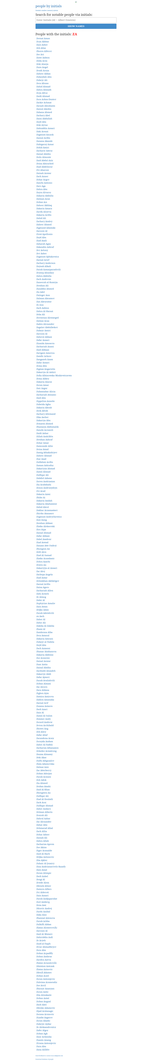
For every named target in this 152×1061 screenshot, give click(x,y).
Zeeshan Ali (42, 285)
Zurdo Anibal (43, 911)
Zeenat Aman (43, 38)
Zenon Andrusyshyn (46, 488)
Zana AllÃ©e (42, 1049)
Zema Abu (41, 366)
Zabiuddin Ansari (45, 128)
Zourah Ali (42, 815)
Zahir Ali (41, 622)
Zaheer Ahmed (44, 224)
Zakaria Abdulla (44, 196)
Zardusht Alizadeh (46, 671)
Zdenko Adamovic (45, 1008)
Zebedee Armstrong (46, 751)
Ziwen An (41, 565)
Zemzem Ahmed (44, 423)
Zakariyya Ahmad (45, 468)
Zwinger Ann (43, 295)
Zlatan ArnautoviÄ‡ (46, 963)
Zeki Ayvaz (42, 125)
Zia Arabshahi (43, 484)
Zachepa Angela (44, 574)
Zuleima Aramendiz (46, 982)
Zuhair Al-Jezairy (45, 863)
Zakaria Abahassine (46, 504)
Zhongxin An (43, 549)
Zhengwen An (43, 793)
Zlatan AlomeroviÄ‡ (46, 927)
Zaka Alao (41, 915)
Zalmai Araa (42, 321)
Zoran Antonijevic (45, 979)
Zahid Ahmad (43, 86)
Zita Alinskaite (44, 995)
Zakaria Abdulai (44, 655)
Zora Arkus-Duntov (46, 99)
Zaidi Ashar (42, 433)
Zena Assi (41, 905)
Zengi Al (40, 879)
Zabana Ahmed (44, 112)
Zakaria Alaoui (44, 382)
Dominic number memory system (47, 10)
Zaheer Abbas (43, 74)
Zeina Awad (42, 449)
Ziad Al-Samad (44, 555)
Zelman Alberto (44, 812)
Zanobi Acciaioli (44, 430)
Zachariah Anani (45, 346)
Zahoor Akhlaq (44, 205)
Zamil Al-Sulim (44, 716)
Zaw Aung (41, 520)
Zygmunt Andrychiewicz (49, 517)
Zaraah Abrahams (45, 106)
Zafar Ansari (42, 340)
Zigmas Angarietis (45, 369)
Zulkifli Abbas (43, 924)
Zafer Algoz (42, 1030)
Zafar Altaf (42, 735)
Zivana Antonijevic (46, 1043)
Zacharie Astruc (44, 151)
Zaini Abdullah (44, 118)
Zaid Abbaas (42, 350)
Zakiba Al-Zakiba (45, 626)
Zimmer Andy (43, 719)
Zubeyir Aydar (43, 1024)
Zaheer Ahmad (44, 456)
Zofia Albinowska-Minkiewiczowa (54, 375)
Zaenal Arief (42, 260)
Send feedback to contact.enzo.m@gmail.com (49, 1055)
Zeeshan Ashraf (44, 439)
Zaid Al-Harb (43, 854)
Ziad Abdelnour (44, 167)
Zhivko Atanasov (45, 513)
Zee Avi (40, 54)
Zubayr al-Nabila (45, 642)
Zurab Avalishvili (45, 680)
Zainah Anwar (43, 173)
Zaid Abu (41, 398)
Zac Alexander (43, 822)
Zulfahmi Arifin (44, 462)
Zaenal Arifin (43, 584)
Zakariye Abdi (43, 674)
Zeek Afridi (42, 411)
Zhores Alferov (44, 51)
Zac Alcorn (41, 687)
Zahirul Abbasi (44, 337)
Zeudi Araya (42, 70)
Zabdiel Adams (44, 478)
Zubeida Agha (43, 404)
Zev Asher (41, 253)
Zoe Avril (41, 985)
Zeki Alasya (42, 64)
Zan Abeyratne (44, 301)
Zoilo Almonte (43, 157)
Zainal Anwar (43, 661)
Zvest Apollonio (44, 234)
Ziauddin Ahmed (45, 289)
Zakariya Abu (43, 420)
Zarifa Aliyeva (43, 212)
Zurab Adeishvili (45, 613)
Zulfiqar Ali (42, 475)
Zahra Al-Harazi (44, 311)
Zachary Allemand (46, 414)
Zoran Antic (42, 992)
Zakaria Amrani (44, 639)
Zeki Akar (41, 757)
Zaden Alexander (45, 324)
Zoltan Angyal (43, 1001)
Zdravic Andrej (44, 908)
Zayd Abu (41, 122)
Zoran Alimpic (43, 873)
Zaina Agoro (42, 587)
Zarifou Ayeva (43, 960)
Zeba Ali (40, 314)
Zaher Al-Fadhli (44, 745)
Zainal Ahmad (43, 533)
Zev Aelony (42, 250)
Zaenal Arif (42, 703)
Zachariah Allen (44, 590)
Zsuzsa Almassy (44, 754)
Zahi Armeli (42, 594)
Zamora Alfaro (44, 889)
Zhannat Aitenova (45, 918)
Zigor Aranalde (44, 850)
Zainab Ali (41, 838)
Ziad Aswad (42, 542)
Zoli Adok (41, 780)
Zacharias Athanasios (47, 748)
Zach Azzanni (43, 648)
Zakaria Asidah (44, 500)
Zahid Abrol (42, 507)
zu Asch (40, 616)
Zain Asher (42, 45)
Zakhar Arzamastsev (47, 510)
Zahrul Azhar (43, 818)
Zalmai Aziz (42, 767)
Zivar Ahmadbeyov (46, 947)
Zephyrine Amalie (45, 603)
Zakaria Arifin (43, 215)
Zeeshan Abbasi (44, 523)
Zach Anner (42, 176)
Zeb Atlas (41, 48)
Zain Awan (42, 606)
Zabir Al (40, 600)
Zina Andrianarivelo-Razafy (51, 866)
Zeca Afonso (42, 83)
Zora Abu (41, 950)
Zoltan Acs (41, 202)
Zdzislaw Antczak (45, 966)
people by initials (49, 6)
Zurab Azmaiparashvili (48, 269)
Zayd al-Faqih (43, 944)
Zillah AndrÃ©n (44, 436)
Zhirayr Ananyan (45, 988)
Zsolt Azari (42, 709)
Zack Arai (41, 802)
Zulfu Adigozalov (45, 761)
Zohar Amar (42, 443)
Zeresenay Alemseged (47, 318)
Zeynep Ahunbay (45, 273)
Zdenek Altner (43, 886)
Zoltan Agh (42, 1033)
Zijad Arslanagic (44, 1011)
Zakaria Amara (44, 208)
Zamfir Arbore (43, 356)
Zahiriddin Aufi (44, 937)
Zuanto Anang (43, 1040)
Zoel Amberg (43, 902)
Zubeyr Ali (41, 80)
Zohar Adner (43, 834)
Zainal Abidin (43, 154)
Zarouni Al (42, 931)
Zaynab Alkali (43, 266)
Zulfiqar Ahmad (44, 805)
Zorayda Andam (44, 741)
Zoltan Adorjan (44, 773)
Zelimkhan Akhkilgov (47, 581)
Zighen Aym (42, 693)
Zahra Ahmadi (43, 90)
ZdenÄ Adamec (44, 972)
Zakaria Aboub (44, 407)
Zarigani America (45, 353)
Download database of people (44, 1059)
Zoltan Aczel (42, 976)
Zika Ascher (42, 417)
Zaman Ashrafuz (44, 465)
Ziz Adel (40, 292)
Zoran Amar (42, 385)
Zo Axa (40, 305)
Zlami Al (40, 629)
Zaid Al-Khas (43, 789)
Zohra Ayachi (43, 561)
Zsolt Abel (41, 1004)
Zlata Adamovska (45, 764)
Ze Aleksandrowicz (46, 1027)
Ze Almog (41, 597)
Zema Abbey (42, 378)
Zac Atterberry (43, 770)
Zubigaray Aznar (45, 144)
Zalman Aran (43, 199)
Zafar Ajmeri (43, 677)
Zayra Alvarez (43, 192)
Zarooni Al (41, 231)
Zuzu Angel (42, 67)
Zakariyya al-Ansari (46, 568)
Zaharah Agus (43, 244)
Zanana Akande (44, 141)
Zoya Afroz (42, 93)
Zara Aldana (42, 690)
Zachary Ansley (44, 221)
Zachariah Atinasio (46, 395)
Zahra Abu (41, 189)
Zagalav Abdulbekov (47, 327)
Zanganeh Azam (44, 359)
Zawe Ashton (43, 57)
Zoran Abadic (43, 1021)
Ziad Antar (41, 578)
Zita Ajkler (41, 860)
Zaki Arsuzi (42, 131)
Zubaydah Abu (44, 77)
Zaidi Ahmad (43, 96)
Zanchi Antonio (44, 183)
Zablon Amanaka (45, 700)
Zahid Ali (41, 218)
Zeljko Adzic (42, 610)
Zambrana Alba (44, 632)
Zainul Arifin (43, 138)
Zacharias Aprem (45, 844)
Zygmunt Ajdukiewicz (47, 256)
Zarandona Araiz (45, 738)
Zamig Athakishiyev (46, 452)
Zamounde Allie (44, 446)
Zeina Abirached (44, 163)
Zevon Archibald (45, 725)
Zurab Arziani (43, 777)
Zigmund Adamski (45, 228)
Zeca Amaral (42, 635)
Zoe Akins (41, 847)
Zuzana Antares (44, 706)
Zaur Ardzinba (44, 1037)
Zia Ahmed (42, 783)
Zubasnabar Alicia (45, 391)
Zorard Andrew (44, 722)
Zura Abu (41, 1046)
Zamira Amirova (45, 696)
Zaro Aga (41, 186)
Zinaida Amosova (45, 343)
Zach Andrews (43, 279)
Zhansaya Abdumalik (47, 427)
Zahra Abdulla (43, 276)
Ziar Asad (41, 459)
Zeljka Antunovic (45, 857)
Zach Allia (41, 831)
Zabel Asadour (43, 539)
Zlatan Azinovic (44, 969)
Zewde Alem (42, 882)
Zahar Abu (41, 825)
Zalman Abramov (45, 298)
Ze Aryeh (41, 940)
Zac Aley (40, 571)
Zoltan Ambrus (44, 956)
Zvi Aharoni (42, 170)
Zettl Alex (41, 552)
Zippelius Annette (45, 401)
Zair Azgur (41, 388)
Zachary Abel (43, 115)
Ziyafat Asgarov (44, 1017)
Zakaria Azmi (43, 494)
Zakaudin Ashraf (45, 247)
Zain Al (40, 712)
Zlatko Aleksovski (45, 526)
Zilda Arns (41, 61)
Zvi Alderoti (42, 892)
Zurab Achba (43, 921)
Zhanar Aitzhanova (46, 651)
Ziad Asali (41, 240)
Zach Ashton (42, 308)
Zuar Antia (42, 664)
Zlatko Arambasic (45, 558)
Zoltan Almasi (43, 683)
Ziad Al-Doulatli (44, 799)
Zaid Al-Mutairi (44, 934)
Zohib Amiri (42, 147)
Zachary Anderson (45, 263)
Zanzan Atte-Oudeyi (46, 545)
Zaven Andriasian (45, 481)
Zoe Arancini (43, 658)
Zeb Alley (41, 732)
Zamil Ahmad (43, 472)
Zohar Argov (42, 179)
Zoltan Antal (42, 998)
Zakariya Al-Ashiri (46, 372)
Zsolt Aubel (42, 876)
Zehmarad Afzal (44, 828)
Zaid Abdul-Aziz (44, 160)
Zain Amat (41, 870)
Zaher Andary (43, 809)
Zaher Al (40, 619)
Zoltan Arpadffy (44, 953)
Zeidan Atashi (43, 786)
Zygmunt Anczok (45, 134)
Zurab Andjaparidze (46, 899)
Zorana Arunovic (45, 1014)
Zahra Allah (42, 841)
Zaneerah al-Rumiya (47, 282)
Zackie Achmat (43, 102)
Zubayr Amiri (43, 330)
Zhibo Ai (40, 497)
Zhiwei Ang (42, 728)
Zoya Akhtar (42, 41)
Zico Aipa (41, 529)
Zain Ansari (42, 895)
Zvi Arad (40, 491)
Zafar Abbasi (43, 536)
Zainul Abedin (43, 109)
